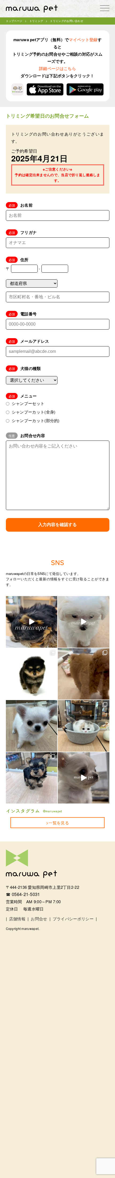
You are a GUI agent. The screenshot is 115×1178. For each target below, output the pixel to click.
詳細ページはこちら (57, 68)
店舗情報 (17, 918)
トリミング (36, 21)
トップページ (14, 21)
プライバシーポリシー (73, 918)
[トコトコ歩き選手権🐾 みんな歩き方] (31, 778)
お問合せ (39, 918)
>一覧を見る (57, 822)
